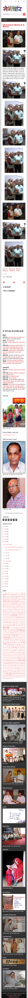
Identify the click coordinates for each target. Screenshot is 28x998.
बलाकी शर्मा (9, 634)
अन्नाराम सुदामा (17, 596)
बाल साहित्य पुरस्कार (6, 635)
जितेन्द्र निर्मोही (5, 614)
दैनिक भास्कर (8, 622)
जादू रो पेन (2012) (12, 377)
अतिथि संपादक (14, 594)
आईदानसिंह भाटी (8, 599)
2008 (5, 583)
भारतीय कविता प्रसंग (14, 640)
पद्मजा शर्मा (13, 629)
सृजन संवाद (19, 675)
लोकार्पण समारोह (21, 660)
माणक (24, 644)
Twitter (19, 268)
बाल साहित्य (23, 634)
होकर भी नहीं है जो (11, 678)
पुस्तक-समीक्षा (22, 630)
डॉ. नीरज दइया (13, 615)
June (6, 555)
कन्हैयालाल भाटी (15, 604)
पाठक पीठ (24, 629)
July (6, 552)
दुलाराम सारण (23, 619)
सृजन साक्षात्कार (23, 675)
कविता (4, 606)
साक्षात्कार (10, 670)
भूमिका (20, 640)
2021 (5, 531)
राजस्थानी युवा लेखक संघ (6, 657)
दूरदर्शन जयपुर (10, 620)
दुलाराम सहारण (19, 619)
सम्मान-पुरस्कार (12, 668)
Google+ (6, 270)
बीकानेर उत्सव (17, 637)
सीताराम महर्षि (4, 675)
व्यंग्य (15, 662)
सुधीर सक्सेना (14, 387)
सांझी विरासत (19, 670)
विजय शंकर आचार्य (8, 662)
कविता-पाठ (4, 607)
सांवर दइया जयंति (9, 671)
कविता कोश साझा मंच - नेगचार (9, 435)
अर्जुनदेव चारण (20, 597)
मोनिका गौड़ (10, 647)
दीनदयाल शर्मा (10, 619)
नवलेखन (4, 625)
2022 (5, 529)
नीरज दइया (6, 627)
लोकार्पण (16, 660)
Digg (19, 270)
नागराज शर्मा (7, 625)
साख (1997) (10, 369)
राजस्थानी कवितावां (22, 653)
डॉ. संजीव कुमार (7, 617)
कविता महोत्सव (23, 606)
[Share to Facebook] (11, 277)
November (7, 544)
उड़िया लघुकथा (6, 602)
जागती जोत (19, 612)
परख (16, 629)
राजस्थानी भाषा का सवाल (21, 655)
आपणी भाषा (21, 599)
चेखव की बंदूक (10, 612)
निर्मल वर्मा (10, 384)
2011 (5, 576)
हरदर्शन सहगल (8, 676)
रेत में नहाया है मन (19, 356)
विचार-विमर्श (4, 662)
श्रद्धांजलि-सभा (18, 663)
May (6, 558)
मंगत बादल (23, 640)
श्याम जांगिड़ (14, 663)
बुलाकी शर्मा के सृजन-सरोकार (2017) (16, 345)
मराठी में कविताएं (16, 644)
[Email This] (6, 277)
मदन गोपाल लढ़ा (8, 642)
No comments (11, 28)
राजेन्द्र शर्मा (4, 658)
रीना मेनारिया (14, 658)
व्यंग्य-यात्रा (18, 662)
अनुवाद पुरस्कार (8, 596)
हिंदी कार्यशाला (7, 678)
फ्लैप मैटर (4, 634)
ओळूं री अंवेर (7, 604)
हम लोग (4, 676)
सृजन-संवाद (9, 340)
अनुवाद (4, 596)
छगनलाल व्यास (15, 612)
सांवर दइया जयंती (16, 671)
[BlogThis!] (8, 277)
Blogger (21, 513)
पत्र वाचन (23, 627)
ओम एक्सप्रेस (19, 602)
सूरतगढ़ (13, 675)
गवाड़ (11, 610)
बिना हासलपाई (8, 637)
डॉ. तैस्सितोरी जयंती (7, 615)
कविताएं (7, 607)
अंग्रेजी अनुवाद (9, 594)
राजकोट (17, 650)
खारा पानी (19, 609)
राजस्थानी (12, 652)
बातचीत (16, 634)
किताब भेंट (22, 607)
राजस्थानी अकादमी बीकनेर (18, 652)
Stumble (13, 270)
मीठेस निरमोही (9, 645)
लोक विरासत (13, 660)
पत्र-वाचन (4, 629)
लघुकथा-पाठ (4, 660)
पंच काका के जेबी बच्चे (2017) (13, 342)
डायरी (18, 614)
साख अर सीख (14, 670)
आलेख (24, 599)
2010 (5, 578)
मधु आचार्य (18, 642)
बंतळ (6, 634)
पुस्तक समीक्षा (16, 630)
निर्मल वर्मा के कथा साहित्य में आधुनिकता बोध (15, 360)
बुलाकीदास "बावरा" (11, 639)
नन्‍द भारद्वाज (13, 624)
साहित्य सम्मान (23, 673)
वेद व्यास (12, 662)
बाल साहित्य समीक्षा (14, 635)
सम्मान (8, 668)
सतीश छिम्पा (22, 665)
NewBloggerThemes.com (14, 996)
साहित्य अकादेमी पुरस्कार (16, 673)
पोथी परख (12, 632)
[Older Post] (24, 282)
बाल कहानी (20, 634)
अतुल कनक (19, 594)
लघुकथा (24, 658)
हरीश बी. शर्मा (17, 676)
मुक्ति (15, 645)
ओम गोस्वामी (16, 384)
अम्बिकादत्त (8, 597)
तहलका (10, 617)
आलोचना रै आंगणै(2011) (14, 372)
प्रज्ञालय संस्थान (16, 632)
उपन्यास (10, 602)
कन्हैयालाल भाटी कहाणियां (21, 604)
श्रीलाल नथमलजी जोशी (8, 665)
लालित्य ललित (8, 660)
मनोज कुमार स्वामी (11, 644)
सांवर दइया (5, 671)
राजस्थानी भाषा (15, 655)
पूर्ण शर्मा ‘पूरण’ (8, 632)
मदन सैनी (14, 642)
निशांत (24, 625)
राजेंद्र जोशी (19, 657)
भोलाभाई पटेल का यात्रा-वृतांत (8, 386)
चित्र (3, 612)
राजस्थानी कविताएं (15, 653)
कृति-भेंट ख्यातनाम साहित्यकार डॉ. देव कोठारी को (13, 26)
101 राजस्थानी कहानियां (10, 352)
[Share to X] (9, 277)
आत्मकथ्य (18, 599)
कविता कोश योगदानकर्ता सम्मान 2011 (10, 606)
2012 (5, 573)
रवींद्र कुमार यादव (9, 650)
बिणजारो (4, 637)
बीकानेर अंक (12, 637)
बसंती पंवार (13, 634)
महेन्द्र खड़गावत (21, 644)
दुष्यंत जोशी (4, 620)
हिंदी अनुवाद (22, 676)
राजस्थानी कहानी (10, 655)
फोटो (24, 632)
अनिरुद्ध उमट (23, 594)
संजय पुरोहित (14, 665)
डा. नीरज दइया (14, 614)
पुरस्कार (11, 630)
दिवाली (7, 619)
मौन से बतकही (19, 647)
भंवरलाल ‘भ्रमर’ (17, 639)
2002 (5, 586)
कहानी (16, 607)
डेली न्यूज (20, 614)
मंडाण (10, 379)
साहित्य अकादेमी (9, 673)
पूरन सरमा (4, 632)
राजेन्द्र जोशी (23, 657)
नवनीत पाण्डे (23, 624)
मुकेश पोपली (13, 645)
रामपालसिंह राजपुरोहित (9, 658)
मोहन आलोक (14, 647)
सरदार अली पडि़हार (22, 668)
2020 (5, 534)
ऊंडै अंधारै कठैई (14, 602)
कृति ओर (13, 609)
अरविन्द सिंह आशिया (14, 597)
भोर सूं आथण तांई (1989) (14, 376)
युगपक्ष (23, 647)
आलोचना (5, 601)
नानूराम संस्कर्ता (12, 625)
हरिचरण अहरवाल (12, 676)
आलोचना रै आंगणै (10, 601)
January (7, 561)
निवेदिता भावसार (21, 625)
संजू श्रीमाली (18, 665)
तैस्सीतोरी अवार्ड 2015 (20, 617)
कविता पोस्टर (18, 606)
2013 (5, 571)
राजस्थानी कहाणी (5, 655)
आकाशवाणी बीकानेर (13, 599)
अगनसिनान (5, 594)
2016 (5, 563)
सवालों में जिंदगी (7, 670)
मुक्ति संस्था (19, 645)
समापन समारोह (5, 668)
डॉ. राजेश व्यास (19, 615)
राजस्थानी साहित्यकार (13, 657)
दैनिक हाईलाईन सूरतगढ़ (14, 622)
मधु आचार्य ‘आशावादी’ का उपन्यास (9, 356)
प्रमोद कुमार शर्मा (21, 632)
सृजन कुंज (15, 675)
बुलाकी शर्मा (7, 639)
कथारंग (10, 604)
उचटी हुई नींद (16, 601)
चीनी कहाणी (6, 612)
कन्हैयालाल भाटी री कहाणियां (15, 381)
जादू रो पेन (23, 612)
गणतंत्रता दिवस (23, 609)
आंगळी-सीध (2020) (9, 374)
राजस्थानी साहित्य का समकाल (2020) (16, 348)
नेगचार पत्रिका (15, 627)
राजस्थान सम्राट (7, 652)
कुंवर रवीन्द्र (9, 609)
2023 (5, 526)
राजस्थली (20, 650)
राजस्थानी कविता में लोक (9, 653)
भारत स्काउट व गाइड (8, 640)
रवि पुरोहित (4, 650)
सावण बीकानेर (23, 670)
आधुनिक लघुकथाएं (12, 350)
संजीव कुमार (21, 387)
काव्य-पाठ (19, 607)
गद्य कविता (4, 610)
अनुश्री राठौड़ (13, 596)
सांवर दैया (4, 673)
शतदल (4, 663)
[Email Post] (4, 276)
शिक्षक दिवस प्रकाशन (8, 663)
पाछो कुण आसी (19, 629)
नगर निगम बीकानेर (21, 622)
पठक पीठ (19, 627)
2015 (5, 566)
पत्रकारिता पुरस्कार (9, 629)
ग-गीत (21, 355)
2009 (5, 581)
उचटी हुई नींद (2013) (12, 337)
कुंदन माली (6, 609)
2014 (5, 568)
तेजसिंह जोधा (14, 617)
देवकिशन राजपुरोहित (15, 620)
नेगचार (11, 627)
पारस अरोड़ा (5, 630)
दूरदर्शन (7, 620)
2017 (5, 541)
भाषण (18, 640)
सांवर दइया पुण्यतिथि (22, 671)
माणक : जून (4, 645)
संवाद (3, 670)
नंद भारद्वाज (9, 624)
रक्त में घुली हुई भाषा (20, 337)
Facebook (12, 268)
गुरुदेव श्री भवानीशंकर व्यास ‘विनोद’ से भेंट (13, 550)
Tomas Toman (10, 995)
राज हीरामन (14, 650)
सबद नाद (19, 389)
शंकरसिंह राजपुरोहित (22, 662)
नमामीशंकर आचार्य (18, 624)
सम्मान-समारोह (16, 668)
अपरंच (22, 596)
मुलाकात (7, 647)
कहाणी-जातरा (10, 607)
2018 (5, 539)
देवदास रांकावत (21, 620)
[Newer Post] (4, 282)
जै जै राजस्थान (9, 614)
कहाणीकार (13, 607)
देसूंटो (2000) (16, 369)
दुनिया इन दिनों (15, 619)
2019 (5, 536)
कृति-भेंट (5, 274)
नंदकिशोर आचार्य (9, 387)
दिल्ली (5, 619)
